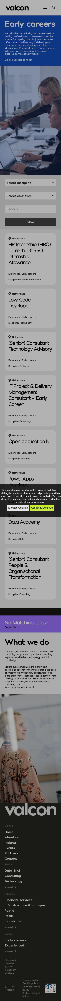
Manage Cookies (18, 507)
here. (42, 501)
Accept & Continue (42, 507)
